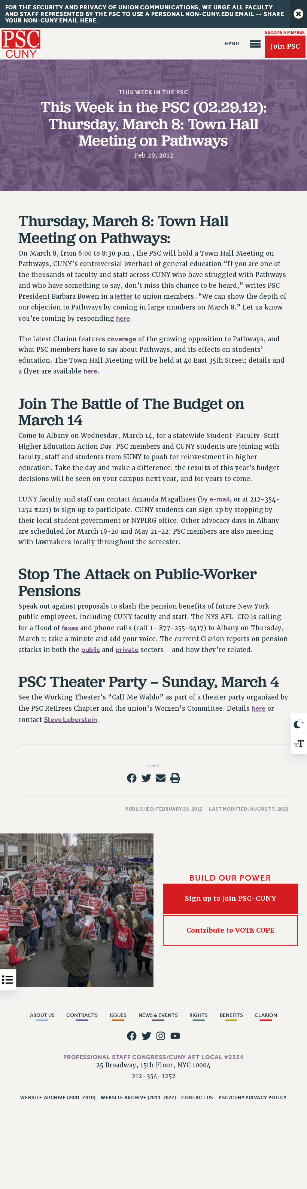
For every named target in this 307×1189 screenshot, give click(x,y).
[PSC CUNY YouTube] (175, 1036)
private (127, 650)
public (90, 650)
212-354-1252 (154, 1076)
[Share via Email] (160, 778)
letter (124, 296)
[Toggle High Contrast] (299, 723)
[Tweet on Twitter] (146, 778)
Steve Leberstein (70, 720)
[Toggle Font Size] (299, 744)
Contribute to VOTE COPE (230, 930)
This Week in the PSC (153, 92)
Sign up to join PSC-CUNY (230, 898)
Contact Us (197, 1097)
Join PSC (285, 46)
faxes (70, 628)
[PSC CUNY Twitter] (146, 1036)
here (123, 318)
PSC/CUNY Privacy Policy (253, 1097)
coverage (121, 339)
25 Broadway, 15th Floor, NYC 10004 (153, 1065)
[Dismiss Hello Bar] (298, 14)
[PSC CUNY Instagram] (160, 1036)
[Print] (175, 778)
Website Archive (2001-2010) (57, 1097)
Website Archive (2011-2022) (138, 1097)
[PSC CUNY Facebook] (132, 1036)
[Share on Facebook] (132, 778)
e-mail (220, 499)
